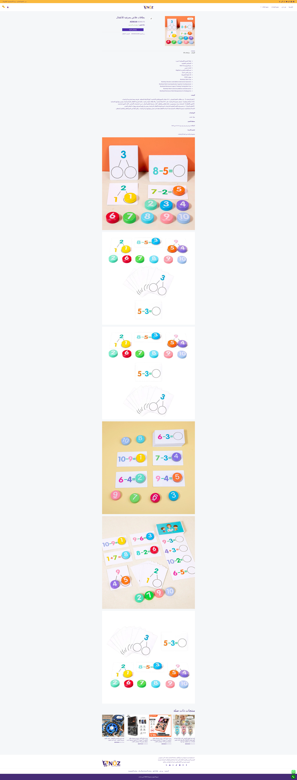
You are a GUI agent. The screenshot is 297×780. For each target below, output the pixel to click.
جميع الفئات (265, 7)
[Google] (169, 765)
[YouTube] (286, 1)
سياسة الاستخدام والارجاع (145, 771)
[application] (261, 7)
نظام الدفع (155, 771)
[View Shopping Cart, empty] (4, 7)
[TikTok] (289, 1)
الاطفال (124, 33)
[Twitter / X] (279, 1)
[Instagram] (291, 1)
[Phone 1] (282, 1)
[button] (151, 18)
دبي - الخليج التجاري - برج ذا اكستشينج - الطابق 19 (15, 1)
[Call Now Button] (293, 777)
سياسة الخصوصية (132, 771)
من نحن (284, 7)
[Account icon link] (8, 7)
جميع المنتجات (275, 7)
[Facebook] (293, 1)
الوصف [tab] (193, 52)
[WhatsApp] (284, 1)
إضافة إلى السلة (133, 29)
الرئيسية (291, 7)
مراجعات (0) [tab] (186, 52)
